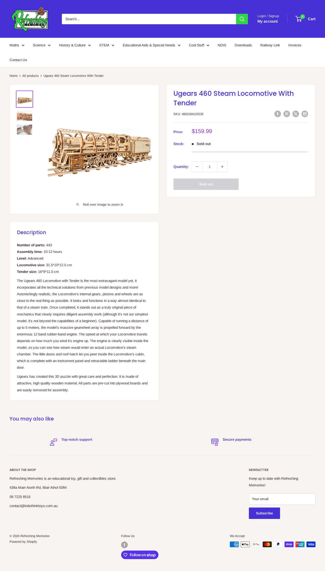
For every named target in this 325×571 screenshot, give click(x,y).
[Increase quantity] (222, 167)
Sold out (206, 184)
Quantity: (181, 167)
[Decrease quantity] (197, 167)
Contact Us (18, 60)
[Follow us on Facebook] (124, 545)
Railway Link (270, 45)
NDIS (222, 45)
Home (14, 75)
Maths (14, 45)
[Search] (242, 19)
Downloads (243, 45)
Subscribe (264, 513)
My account (267, 21)
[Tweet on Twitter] (295, 113)
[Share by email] (304, 113)
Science (39, 45)
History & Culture (72, 45)
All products (30, 75)
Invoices (294, 45)
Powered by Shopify (23, 541)
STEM (104, 45)
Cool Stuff (196, 45)
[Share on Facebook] (277, 113)
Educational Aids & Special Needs (149, 45)
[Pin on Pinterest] (286, 113)
